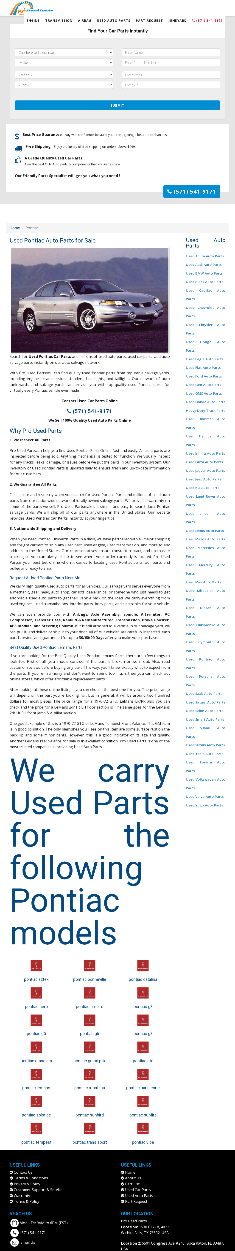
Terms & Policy (26, 1201)
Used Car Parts (138, 1189)
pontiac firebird (89, 1006)
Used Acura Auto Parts (205, 256)
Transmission (59, 20)
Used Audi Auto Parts (204, 264)
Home (15, 227)
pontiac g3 (143, 1006)
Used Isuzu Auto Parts (204, 462)
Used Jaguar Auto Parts (205, 470)
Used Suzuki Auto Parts (205, 745)
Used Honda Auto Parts (205, 401)
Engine (33, 20)
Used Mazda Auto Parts (205, 539)
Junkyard (177, 20)
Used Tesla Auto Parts (205, 753)
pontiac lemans (36, 1087)
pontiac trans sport (90, 1142)
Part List (132, 1183)
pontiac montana (89, 1087)
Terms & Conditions (31, 1178)
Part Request (149, 20)
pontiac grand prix (89, 1060)
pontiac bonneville (89, 979)
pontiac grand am (36, 1060)
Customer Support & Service (38, 1189)
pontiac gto (143, 1060)
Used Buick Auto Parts (204, 281)
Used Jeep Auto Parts (203, 479)
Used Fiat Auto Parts (203, 367)
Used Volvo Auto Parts (205, 796)
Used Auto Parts (113, 20)
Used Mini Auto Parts (203, 582)
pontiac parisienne (143, 1087)
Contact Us (23, 1172)
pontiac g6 (89, 1033)
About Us (133, 1178)
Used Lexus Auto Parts (205, 530)
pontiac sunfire (143, 1115)
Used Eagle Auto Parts (205, 359)
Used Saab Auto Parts (204, 693)
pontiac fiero (36, 1006)
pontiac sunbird (90, 1115)
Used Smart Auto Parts (205, 719)
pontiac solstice (36, 1115)
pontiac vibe (143, 1142)
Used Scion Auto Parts (204, 710)
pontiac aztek (36, 979)
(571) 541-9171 (209, 20)
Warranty (22, 1195)
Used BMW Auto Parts (204, 273)
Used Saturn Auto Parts (205, 702)
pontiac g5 (36, 1033)
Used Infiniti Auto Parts (205, 453)
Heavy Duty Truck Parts (205, 410)
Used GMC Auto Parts (204, 393)
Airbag (84, 20)
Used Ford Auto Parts (204, 376)
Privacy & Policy (27, 1183)
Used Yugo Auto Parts (204, 805)
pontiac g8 (143, 1033)
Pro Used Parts (134, 1221)
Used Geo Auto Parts (203, 384)
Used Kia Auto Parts (202, 487)
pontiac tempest (36, 1142)
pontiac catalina (143, 979)
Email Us (27, 1242)
